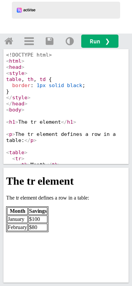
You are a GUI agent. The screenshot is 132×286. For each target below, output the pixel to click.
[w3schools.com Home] (9, 41)
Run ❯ (100, 41)
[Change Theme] (70, 41)
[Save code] (49, 41)
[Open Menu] (29, 41)
